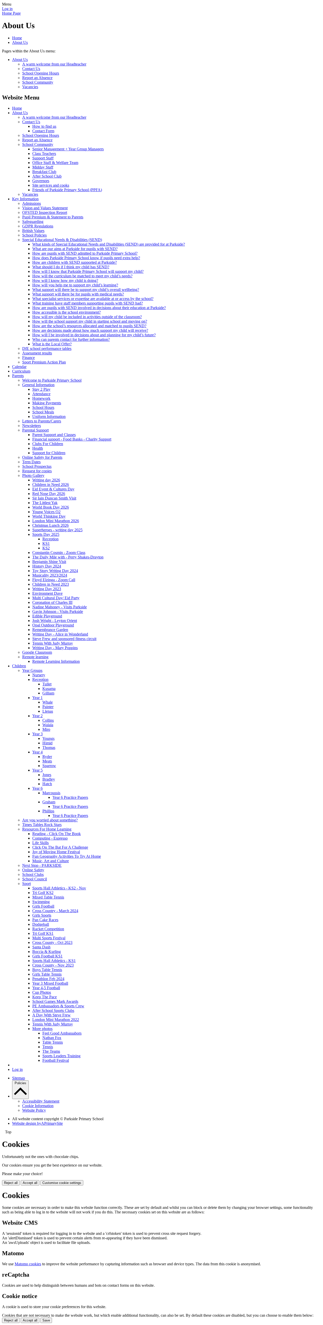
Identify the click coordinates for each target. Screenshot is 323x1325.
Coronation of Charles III (52, 602)
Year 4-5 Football (46, 988)
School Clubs (33, 874)
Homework (41, 398)
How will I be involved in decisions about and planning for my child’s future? (94, 335)
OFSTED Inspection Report (44, 212)
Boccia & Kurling (46, 951)
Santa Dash (41, 947)
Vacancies (30, 87)
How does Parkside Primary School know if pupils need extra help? (86, 258)
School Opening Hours (40, 73)
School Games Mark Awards (55, 1001)
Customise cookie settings (61, 1183)
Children (19, 666)
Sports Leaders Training (61, 1056)
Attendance (41, 394)
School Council (34, 879)
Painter (47, 707)
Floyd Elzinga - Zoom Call (53, 580)
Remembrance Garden (50, 629)
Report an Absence (37, 78)
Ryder (47, 756)
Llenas (47, 711)
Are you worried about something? (50, 820)
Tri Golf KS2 (42, 892)
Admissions (31, 203)
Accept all (30, 1183)
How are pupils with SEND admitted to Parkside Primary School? (85, 253)
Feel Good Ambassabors (62, 1033)
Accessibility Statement (40, 1101)
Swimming (41, 902)
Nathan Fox (51, 1038)
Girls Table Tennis (47, 974)
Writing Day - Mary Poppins (55, 648)
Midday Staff (42, 167)
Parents (18, 376)
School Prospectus (36, 466)
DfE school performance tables (46, 348)
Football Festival (55, 1060)
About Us (20, 42)
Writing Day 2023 (46, 589)
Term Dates (31, 462)
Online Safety (33, 870)
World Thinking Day (49, 516)
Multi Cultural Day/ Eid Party (55, 598)
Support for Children (48, 453)
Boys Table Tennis (47, 970)
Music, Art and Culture (50, 861)
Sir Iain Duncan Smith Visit (54, 498)
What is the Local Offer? (52, 344)
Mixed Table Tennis (48, 897)
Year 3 (37, 734)
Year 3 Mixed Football (50, 983)
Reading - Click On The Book (56, 834)
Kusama (49, 688)
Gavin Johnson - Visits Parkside (57, 611)
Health (37, 448)
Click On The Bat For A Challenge (60, 847)
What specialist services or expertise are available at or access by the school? (92, 298)
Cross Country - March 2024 (55, 911)
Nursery (38, 675)
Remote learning (35, 657)
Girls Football (43, 906)
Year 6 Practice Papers (70, 797)
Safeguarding (32, 221)
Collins (48, 720)
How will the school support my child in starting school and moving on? (89, 321)
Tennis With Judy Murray (52, 643)
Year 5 (37, 770)
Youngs (48, 738)
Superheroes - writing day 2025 (57, 530)
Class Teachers (44, 153)
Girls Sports (41, 915)
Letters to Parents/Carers (41, 421)
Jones (46, 775)
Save (46, 1320)
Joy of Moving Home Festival (56, 852)
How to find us (44, 126)
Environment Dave (47, 593)
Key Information (25, 199)
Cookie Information (37, 1106)
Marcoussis (51, 793)
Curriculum (21, 371)
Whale (47, 702)
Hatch (47, 784)
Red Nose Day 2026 (48, 493)
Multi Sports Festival (48, 938)
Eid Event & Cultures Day (53, 489)
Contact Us (31, 69)
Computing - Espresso (50, 838)
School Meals (43, 412)
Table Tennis (52, 1042)
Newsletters (31, 425)
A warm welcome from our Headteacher (54, 64)
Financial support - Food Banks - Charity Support (71, 439)
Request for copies (37, 471)
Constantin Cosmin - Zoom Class (58, 552)
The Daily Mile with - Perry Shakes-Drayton (67, 557)
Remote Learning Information (56, 661)
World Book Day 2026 (50, 507)
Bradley (48, 779)
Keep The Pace (44, 997)
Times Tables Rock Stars (42, 824)
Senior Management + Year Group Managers (68, 149)
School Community (37, 82)
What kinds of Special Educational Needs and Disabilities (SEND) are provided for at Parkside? (108, 244)
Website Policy (34, 1110)
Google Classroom (37, 652)
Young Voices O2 (46, 512)
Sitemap (18, 1078)
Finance (28, 357)
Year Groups (32, 670)
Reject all (11, 1183)
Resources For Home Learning (46, 829)
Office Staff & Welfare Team (55, 162)
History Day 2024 (46, 566)
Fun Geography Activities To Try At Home (66, 856)
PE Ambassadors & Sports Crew (58, 1006)
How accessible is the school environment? (66, 312)
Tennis (47, 1047)
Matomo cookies (28, 1264)
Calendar (19, 367)
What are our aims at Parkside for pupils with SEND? (75, 249)
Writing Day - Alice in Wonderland (60, 634)
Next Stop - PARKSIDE (42, 865)
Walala (47, 725)
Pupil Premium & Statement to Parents (52, 217)
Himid (47, 743)
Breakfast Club (44, 172)
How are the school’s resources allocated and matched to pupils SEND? (89, 326)
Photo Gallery (33, 475)
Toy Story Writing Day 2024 (55, 571)
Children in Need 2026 (50, 484)
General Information (38, 385)
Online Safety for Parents (42, 457)
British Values (33, 230)
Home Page (11, 13)
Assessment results (37, 353)
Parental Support (35, 430)
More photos (42, 1028)
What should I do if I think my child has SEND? (70, 267)
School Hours (43, 407)
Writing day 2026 (46, 480)
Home (17, 38)
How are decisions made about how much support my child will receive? (90, 330)
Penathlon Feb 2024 (48, 979)
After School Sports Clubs (53, 1010)
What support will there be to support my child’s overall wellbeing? (85, 289)
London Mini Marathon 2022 (55, 1019)
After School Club (47, 176)
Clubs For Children (47, 444)
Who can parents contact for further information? (71, 339)
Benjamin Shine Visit (49, 561)
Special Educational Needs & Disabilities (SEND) (62, 240)
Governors (40, 181)
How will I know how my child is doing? (65, 280)
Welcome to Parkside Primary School (52, 380)
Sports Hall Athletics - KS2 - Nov (59, 888)
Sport (26, 883)
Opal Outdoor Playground (53, 625)
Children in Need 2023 (50, 584)
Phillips (48, 811)
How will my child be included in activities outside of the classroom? (87, 317)
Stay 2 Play (41, 389)
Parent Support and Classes (54, 435)
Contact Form (43, 131)
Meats (47, 761)
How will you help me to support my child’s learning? (75, 285)
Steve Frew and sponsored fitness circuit (64, 639)
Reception (50, 539)
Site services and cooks (50, 185)
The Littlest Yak (45, 503)
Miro (46, 729)
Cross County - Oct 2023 (52, 942)
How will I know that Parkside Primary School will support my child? (88, 271)
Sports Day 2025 (45, 534)
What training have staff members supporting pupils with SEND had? (87, 303)
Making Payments (46, 403)
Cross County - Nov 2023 (53, 965)
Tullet (46, 684)
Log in (7, 9)
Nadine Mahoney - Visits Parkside (59, 607)
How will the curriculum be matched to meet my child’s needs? (82, 276)
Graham (48, 802)
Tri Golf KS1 (42, 933)
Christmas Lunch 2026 (50, 525)
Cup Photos (41, 992)
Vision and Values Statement (45, 208)
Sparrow (49, 766)
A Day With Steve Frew (51, 1015)
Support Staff (42, 158)
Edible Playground (47, 616)
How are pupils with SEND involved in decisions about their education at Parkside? (99, 308)
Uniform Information (49, 416)
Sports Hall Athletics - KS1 (54, 960)
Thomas (48, 747)
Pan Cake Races (45, 920)
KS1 (46, 543)
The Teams (51, 1051)
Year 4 (37, 752)
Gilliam (48, 693)
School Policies (34, 235)
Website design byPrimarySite (37, 1123)
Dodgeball (40, 924)
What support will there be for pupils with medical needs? (78, 294)
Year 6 (37, 788)
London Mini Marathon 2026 (55, 521)
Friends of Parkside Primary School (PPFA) (67, 190)
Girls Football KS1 (47, 956)
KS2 (46, 548)
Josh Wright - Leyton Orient (54, 620)
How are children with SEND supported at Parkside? (74, 262)
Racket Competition (48, 929)
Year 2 (37, 716)
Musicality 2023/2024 (49, 575)
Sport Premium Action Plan (44, 362)
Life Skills (40, 843)
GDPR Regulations (37, 226)
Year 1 (37, 697)
